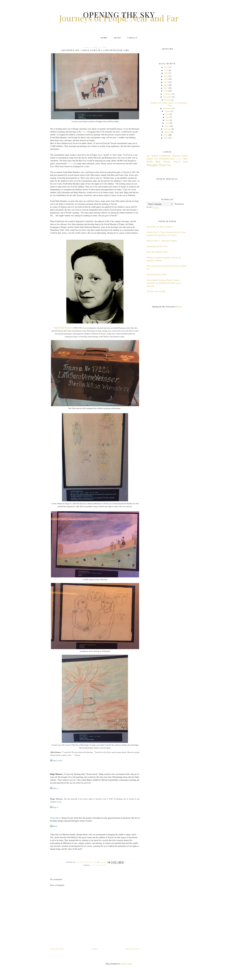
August (167, 111)
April (167, 123)
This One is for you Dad (156, 291)
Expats (185, 155)
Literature (179, 159)
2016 (166, 91)
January (167, 132)
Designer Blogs (126, 963)
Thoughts (152, 165)
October (167, 100)
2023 (166, 70)
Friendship (164, 158)
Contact (132, 37)
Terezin (70, 163)
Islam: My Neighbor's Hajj (157, 251)
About (117, 37)
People (150, 161)
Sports (185, 161)
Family (150, 158)
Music (185, 158)
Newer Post (133, 949)
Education (176, 155)
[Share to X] (117, 862)
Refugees (167, 161)
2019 (166, 82)
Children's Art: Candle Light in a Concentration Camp (168, 104)
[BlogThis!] (114, 862)
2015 (166, 135)
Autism (154, 155)
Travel (98, 865)
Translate (155, 207)
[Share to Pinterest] (122, 862)
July (167, 114)
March (167, 126)
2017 (166, 88)
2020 (166, 79)
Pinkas (84, 131)
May (167, 120)
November (167, 97)
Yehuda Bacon (55, 818)
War (105, 865)
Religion (176, 161)
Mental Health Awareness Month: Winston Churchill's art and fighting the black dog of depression (164, 283)
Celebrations (165, 155)
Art (92, 865)
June (167, 117)
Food (156, 158)
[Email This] (112, 862)
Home (104, 37)
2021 (166, 76)
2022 (166, 73)
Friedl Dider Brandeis (63, 327)
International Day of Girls (157, 274)
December (167, 94)
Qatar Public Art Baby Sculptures (160, 226)
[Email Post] (109, 862)
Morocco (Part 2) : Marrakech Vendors (162, 240)
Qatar (158, 161)
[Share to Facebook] (120, 862)
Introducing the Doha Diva (157, 246)
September (167, 108)
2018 (166, 85)
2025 (166, 67)
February (167, 129)
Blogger (179, 306)
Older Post (57, 949)
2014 (166, 138)
